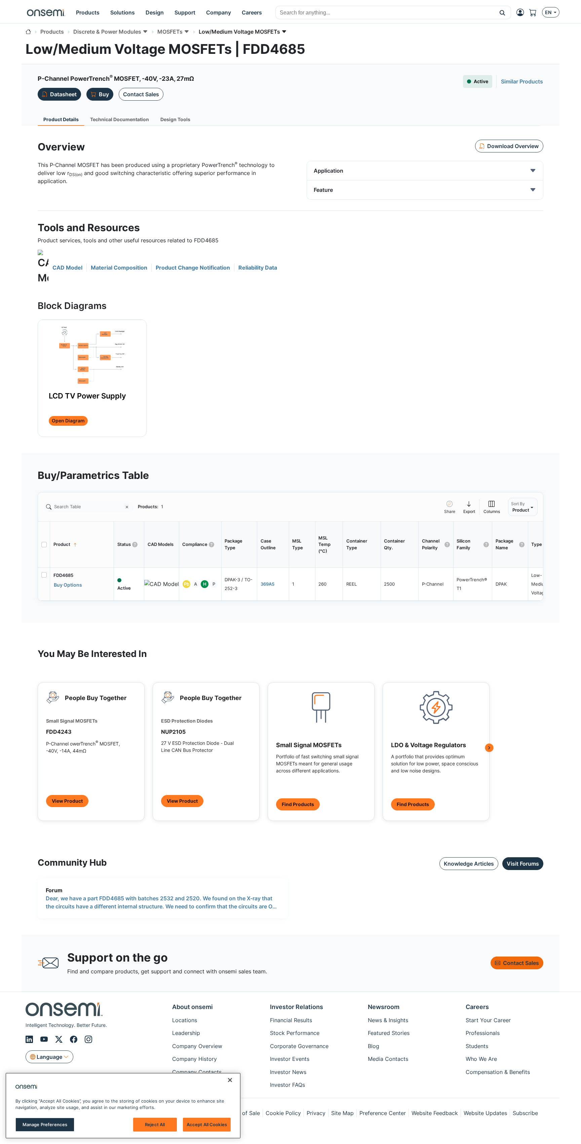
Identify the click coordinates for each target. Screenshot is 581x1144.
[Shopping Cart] (535, 12)
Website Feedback (435, 1113)
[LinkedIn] (30, 1039)
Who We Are (481, 1058)
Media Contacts (388, 1058)
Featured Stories (389, 1033)
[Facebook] (74, 1039)
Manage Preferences (45, 1124)
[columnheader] (82, 544)
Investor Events (289, 1058)
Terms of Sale (242, 1113)
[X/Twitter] (60, 1039)
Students (477, 1046)
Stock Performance (294, 1033)
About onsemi (192, 1006)
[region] (123, 1106)
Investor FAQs (287, 1084)
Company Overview (197, 1046)
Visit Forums (523, 863)
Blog (373, 1046)
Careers (477, 1006)
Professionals (483, 1033)
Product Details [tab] (61, 119)
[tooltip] (469, 507)
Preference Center (382, 1113)
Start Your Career (488, 1020)
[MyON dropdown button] (522, 12)
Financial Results (291, 1020)
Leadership (186, 1033)
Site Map (342, 1113)
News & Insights (388, 1020)
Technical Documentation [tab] (119, 119)
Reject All (155, 1124)
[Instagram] (88, 1039)
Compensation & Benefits (498, 1072)
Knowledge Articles (469, 863)
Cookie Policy (283, 1113)
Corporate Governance (299, 1046)
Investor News (288, 1072)
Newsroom (383, 1006)
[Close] (230, 1080)
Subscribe (525, 1113)
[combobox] (385, 13)
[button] (502, 12)
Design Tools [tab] (175, 119)
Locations (184, 1020)
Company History (194, 1058)
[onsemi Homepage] (46, 12)
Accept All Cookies (207, 1124)
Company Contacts (197, 1072)
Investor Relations (296, 1006)
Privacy (316, 1113)
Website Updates (485, 1113)
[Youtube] (45, 1039)
